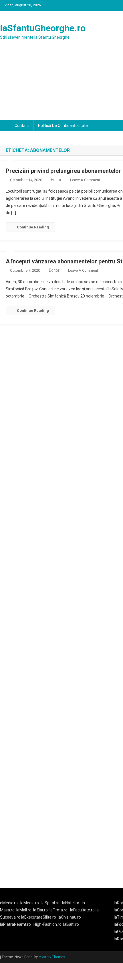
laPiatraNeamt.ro (15, 924)
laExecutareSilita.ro (38, 917)
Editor (56, 179)
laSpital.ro (50, 903)
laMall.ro (23, 910)
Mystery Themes (52, 957)
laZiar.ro (40, 910)
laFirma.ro (58, 910)
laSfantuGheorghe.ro (43, 28)
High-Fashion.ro (47, 924)
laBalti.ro (71, 924)
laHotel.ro (70, 903)
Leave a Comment (85, 180)
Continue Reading (33, 227)
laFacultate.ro (83, 910)
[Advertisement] (61, 86)
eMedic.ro (9, 903)
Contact (22, 125)
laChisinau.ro (69, 917)
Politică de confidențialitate (63, 125)
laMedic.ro (30, 903)
